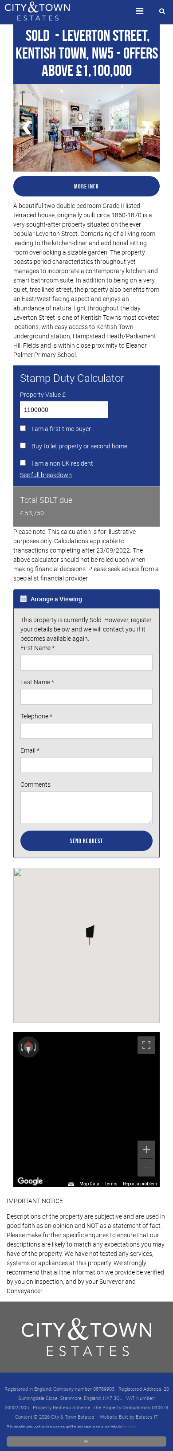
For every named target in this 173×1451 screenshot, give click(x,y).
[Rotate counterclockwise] (21, 1047)
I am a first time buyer (61, 428)
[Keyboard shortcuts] (71, 1184)
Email (29, 750)
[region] (86, 1109)
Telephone (36, 716)
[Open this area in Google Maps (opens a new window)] (30, 1181)
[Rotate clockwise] (36, 1047)
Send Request (86, 840)
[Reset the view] (28, 1047)
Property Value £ (43, 394)
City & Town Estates (72, 1416)
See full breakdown (46, 475)
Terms (111, 1183)
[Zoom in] (146, 1149)
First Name (37, 647)
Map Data (89, 1183)
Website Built (114, 1416)
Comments (35, 784)
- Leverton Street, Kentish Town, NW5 (83, 44)
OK (86, 1441)
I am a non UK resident (62, 463)
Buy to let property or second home (79, 446)
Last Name (37, 682)
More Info (86, 186)
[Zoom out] (146, 1167)
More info (129, 1426)
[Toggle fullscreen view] (146, 1045)
